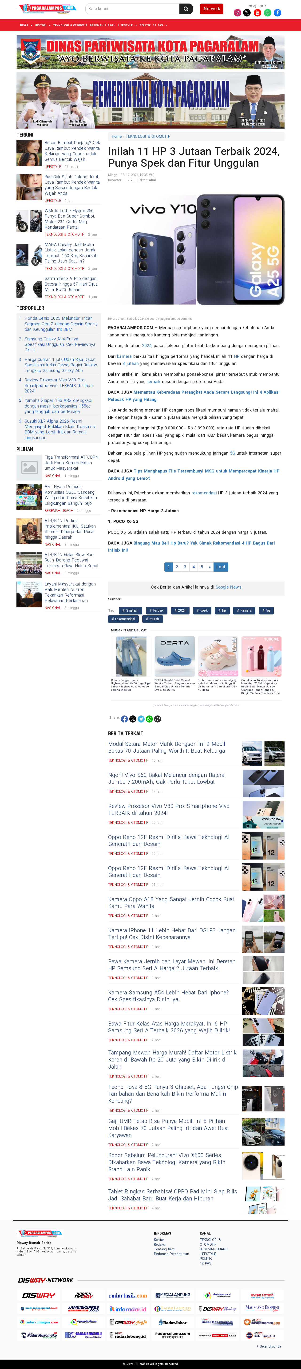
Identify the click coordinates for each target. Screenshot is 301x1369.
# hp (222, 610)
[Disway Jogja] (128, 1322)
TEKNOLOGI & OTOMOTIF (70, 25)
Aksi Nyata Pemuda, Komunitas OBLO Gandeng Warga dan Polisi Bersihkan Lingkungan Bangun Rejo (71, 495)
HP (237, 356)
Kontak (159, 1239)
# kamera (244, 610)
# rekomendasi (123, 619)
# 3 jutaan (131, 610)
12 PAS (158, 25)
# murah (152, 619)
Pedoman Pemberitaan (171, 1254)
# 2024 (180, 610)
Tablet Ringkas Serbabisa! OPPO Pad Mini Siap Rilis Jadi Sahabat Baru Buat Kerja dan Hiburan (172, 1195)
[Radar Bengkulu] (83, 1335)
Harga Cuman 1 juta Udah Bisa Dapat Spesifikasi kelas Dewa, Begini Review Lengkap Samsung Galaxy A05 (58, 365)
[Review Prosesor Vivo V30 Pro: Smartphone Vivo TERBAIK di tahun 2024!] (263, 814)
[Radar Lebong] (128, 1335)
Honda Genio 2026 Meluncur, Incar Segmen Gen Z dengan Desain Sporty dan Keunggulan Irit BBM (58, 324)
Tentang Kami (164, 1249)
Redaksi (160, 1244)
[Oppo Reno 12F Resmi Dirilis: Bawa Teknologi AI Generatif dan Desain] (263, 846)
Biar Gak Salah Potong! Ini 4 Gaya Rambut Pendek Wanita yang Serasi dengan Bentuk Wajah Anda (72, 185)
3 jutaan (131, 363)
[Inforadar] (128, 1309)
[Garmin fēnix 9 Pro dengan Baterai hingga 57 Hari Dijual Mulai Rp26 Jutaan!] (29, 289)
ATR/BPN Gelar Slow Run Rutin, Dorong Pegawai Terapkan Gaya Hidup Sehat (71, 560)
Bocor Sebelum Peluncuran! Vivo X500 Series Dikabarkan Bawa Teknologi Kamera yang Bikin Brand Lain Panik (166, 1162)
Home (117, 136)
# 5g (266, 610)
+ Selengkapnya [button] (269, 1346)
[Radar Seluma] (172, 1335)
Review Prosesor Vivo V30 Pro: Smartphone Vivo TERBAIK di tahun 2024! (56, 385)
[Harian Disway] (83, 1295)
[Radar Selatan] (262, 1335)
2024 (147, 346)
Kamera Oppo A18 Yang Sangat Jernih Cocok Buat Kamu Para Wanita (171, 903)
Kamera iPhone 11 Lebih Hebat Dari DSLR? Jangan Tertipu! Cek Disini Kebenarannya (172, 934)
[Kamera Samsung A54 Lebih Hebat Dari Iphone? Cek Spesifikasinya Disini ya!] (263, 1001)
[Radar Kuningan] (38, 1322)
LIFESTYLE (125, 25)
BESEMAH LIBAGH (102, 25)
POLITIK (144, 25)
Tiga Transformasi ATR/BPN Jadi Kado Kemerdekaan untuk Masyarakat (72, 463)
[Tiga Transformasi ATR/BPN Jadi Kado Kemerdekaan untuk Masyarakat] (29, 468)
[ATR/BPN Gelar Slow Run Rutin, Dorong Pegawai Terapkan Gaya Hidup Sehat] (29, 565)
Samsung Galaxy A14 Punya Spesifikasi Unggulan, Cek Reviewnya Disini (57, 344)
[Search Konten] (186, 9)
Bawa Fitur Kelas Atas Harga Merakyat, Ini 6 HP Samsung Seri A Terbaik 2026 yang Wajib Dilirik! (169, 1027)
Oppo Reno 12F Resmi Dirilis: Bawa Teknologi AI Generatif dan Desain (169, 840)
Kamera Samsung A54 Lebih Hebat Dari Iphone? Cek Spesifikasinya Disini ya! (168, 996)
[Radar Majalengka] (83, 1322)
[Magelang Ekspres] (262, 1309)
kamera (124, 356)
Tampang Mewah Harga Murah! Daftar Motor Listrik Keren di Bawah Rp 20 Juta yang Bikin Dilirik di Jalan (172, 1060)
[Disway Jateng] (217, 1309)
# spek (202, 610)
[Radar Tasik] (128, 1295)
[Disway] (38, 1295)
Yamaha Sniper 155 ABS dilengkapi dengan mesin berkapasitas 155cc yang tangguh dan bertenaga (55, 406)
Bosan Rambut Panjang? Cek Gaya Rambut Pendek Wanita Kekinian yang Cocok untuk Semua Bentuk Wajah (72, 151)
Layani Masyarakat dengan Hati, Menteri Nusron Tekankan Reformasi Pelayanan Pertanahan (70, 592)
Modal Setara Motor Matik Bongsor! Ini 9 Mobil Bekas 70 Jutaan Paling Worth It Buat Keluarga (166, 747)
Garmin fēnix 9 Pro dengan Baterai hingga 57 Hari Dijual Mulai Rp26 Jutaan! (72, 284)
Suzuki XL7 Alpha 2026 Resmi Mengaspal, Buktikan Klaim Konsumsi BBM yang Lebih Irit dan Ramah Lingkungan (57, 430)
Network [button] (212, 9)
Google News (228, 587)
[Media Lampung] (172, 1295)
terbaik (153, 382)
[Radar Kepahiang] (217, 1322)
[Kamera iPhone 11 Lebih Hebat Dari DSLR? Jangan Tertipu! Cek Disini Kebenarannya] (263, 939)
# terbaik (157, 610)
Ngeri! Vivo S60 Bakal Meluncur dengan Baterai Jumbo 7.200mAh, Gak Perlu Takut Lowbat (167, 778)
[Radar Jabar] (172, 1322)
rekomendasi (204, 493)
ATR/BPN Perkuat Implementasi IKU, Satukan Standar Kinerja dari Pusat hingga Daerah (70, 529)
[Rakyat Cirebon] (262, 1295)
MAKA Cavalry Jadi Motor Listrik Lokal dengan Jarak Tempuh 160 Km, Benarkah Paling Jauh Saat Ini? (71, 253)
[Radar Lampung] (172, 1309)
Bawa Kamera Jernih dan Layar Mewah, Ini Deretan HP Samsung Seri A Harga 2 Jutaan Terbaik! (171, 965)
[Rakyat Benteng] (217, 1335)
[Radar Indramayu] (217, 1295)
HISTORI (40, 25)
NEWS (24, 25)
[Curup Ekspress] (262, 1322)
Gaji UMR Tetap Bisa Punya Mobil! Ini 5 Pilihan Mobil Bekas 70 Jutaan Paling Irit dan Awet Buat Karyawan (168, 1128)
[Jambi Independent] (38, 1309)
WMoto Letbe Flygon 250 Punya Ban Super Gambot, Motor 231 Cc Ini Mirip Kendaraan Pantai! (70, 219)
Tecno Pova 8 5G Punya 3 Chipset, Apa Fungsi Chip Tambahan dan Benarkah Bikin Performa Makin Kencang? (173, 1094)
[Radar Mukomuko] (38, 1335)
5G (232, 453)
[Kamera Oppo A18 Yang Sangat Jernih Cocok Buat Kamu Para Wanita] (263, 908)
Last (221, 567)
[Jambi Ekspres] (83, 1309)
